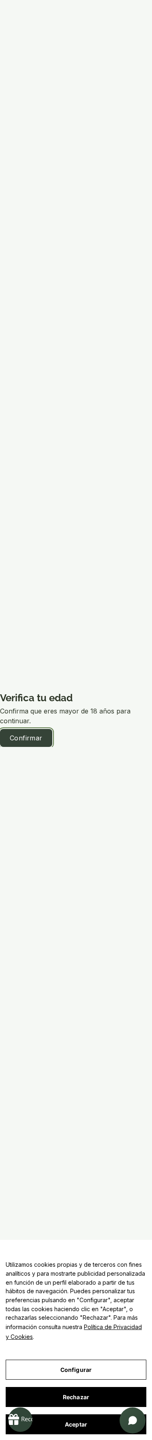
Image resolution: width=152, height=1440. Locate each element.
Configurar (76, 1369)
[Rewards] (20, 1419)
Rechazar (76, 1397)
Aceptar (76, 1424)
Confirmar (26, 738)
